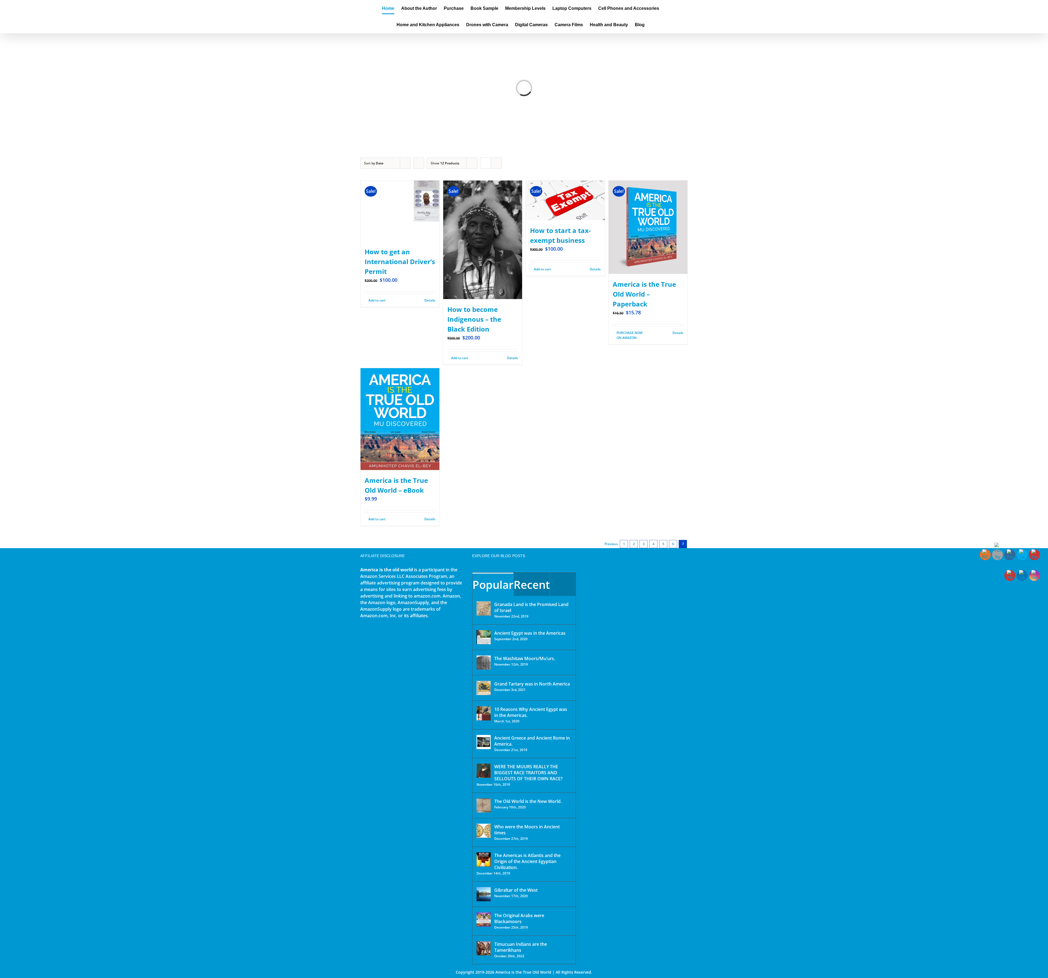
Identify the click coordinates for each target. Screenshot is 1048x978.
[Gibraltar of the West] (484, 894)
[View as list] (496, 163)
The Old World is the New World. (528, 801)
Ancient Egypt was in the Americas (529, 633)
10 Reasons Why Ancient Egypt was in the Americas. (530, 712)
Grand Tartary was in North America (532, 684)
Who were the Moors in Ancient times (527, 830)
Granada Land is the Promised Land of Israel (531, 607)
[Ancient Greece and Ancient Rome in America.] (484, 742)
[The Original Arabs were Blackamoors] (484, 919)
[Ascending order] (418, 163)
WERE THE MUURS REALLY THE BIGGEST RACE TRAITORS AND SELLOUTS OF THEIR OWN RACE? (528, 773)
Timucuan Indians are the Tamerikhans (520, 947)
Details (429, 300)
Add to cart (377, 300)
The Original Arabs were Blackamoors (519, 918)
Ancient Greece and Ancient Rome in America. (532, 741)
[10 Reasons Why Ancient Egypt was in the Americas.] (484, 713)
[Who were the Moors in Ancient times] (484, 831)
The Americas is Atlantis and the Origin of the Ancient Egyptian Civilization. (527, 861)
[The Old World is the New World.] (484, 805)
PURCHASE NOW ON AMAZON (629, 335)
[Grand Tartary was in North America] (484, 688)
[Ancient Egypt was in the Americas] (484, 637)
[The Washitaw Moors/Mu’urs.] (484, 662)
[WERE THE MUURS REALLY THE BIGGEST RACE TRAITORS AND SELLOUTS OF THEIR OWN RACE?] (484, 771)
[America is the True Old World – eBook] (400, 419)
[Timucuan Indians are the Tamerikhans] (484, 948)
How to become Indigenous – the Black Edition (474, 319)
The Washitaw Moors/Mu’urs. (524, 658)
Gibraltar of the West (516, 890)
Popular (492, 584)
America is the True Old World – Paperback (644, 294)
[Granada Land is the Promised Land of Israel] (484, 608)
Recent (532, 584)
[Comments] (563, 584)
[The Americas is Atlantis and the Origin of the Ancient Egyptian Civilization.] (484, 859)
